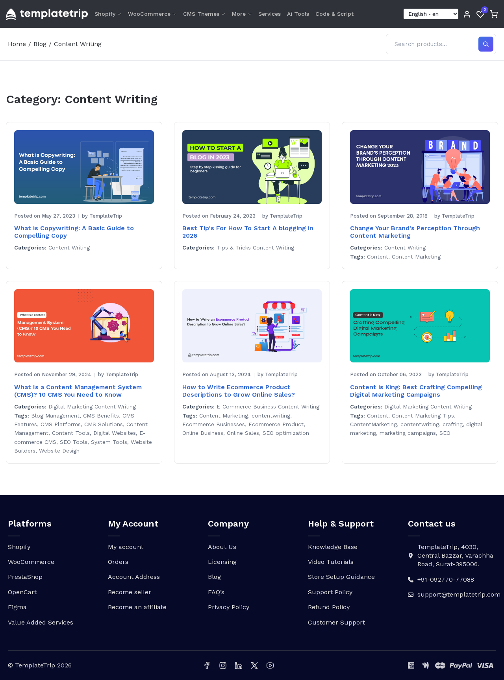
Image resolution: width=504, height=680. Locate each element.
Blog (39, 44)
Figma (17, 607)
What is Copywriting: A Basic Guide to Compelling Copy (74, 231)
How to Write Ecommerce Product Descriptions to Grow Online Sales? (238, 390)
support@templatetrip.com (458, 594)
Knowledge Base (333, 547)
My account (125, 547)
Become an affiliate (137, 607)
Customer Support (336, 622)
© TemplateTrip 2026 (40, 665)
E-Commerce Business (246, 406)
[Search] (485, 44)
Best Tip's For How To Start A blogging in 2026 (247, 231)
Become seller (129, 592)
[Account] (467, 14)
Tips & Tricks (234, 247)
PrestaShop (25, 576)
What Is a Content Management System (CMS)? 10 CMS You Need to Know (78, 390)
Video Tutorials (331, 561)
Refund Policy (329, 607)
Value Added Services (40, 622)
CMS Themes (201, 14)
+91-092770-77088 (445, 579)
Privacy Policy (228, 607)
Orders (118, 561)
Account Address (134, 576)
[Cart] (494, 14)
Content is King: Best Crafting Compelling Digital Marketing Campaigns (416, 390)
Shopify (104, 14)
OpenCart (22, 592)
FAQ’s (216, 592)
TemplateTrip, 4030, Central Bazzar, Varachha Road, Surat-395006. (455, 555)
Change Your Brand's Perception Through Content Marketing (415, 231)
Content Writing (69, 247)
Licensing (222, 561)
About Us (222, 547)
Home (17, 44)
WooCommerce (149, 14)
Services (269, 14)
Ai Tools (298, 14)
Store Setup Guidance (341, 576)
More (239, 14)
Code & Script (334, 14)
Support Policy (330, 592)
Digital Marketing (70, 406)
